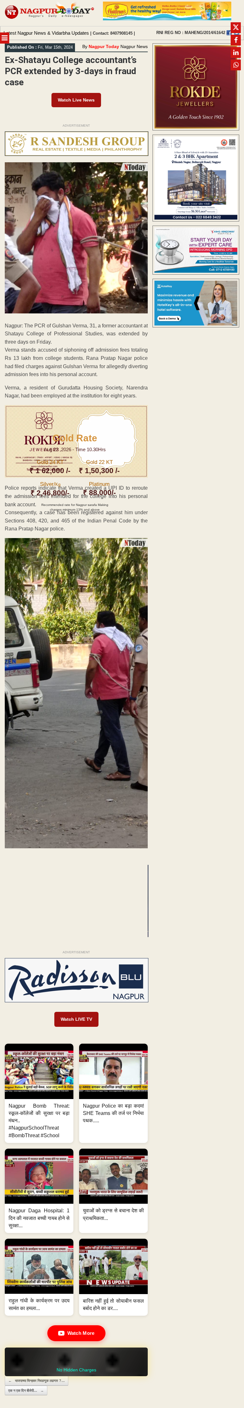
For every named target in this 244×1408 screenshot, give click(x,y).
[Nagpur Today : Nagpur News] (50, 13)
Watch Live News (76, 99)
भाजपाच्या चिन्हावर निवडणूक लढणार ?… (36, 1381)
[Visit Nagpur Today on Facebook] (229, 32)
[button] (39, 1093)
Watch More (81, 1333)
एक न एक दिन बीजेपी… (26, 1390)
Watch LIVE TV (76, 1019)
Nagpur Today (104, 46)
